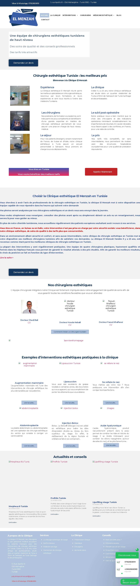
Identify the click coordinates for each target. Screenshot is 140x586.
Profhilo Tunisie (58, 498)
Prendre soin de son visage (115, 547)
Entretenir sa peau (112, 543)
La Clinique (55, 15)
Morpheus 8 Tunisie (18, 506)
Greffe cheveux (48, 543)
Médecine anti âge (50, 547)
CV (29, 323)
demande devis (80, 550)
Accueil (44, 15)
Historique (78, 543)
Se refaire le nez (110, 382)
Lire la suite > (6, 257)
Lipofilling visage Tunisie (105, 502)
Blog (119, 15)
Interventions (69, 15)
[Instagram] (125, 2)
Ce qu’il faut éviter (112, 550)
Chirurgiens (85, 15)
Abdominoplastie (29, 425)
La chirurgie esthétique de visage (55, 540)
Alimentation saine (112, 557)
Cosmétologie (111, 554)
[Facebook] (113, 2)
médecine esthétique (102, 15)
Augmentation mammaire (29, 383)
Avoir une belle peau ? (114, 540)
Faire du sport (111, 561)
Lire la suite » (13, 522)
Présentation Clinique (82, 540)
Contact (45, 20)
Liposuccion (70, 381)
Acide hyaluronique (110, 425)
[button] (23, 62)
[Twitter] (119, 2)
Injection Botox (70, 423)
